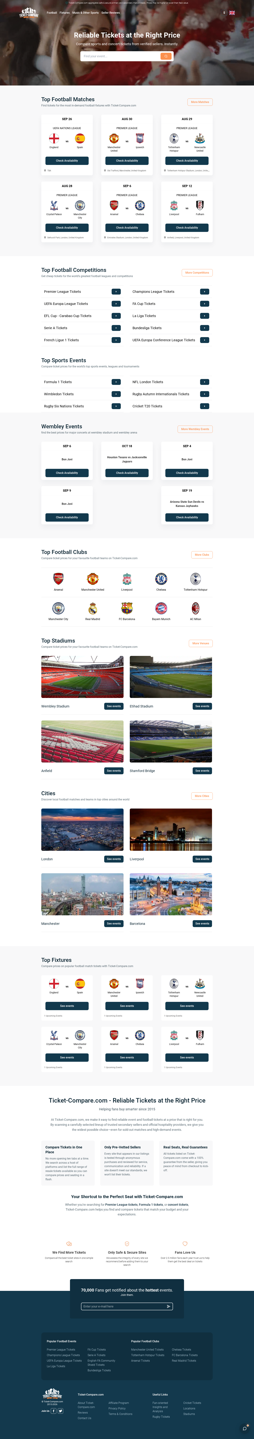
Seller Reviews (110, 12)
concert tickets (178, 1204)
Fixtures (65, 12)
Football (52, 12)
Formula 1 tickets (151, 1204)
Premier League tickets (121, 1204)
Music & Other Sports (85, 12)
